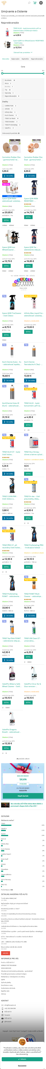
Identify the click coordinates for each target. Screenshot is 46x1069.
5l (28, 523)
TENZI (3, 823)
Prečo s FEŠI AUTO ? (8, 962)
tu (27, 1054)
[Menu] (41, 3)
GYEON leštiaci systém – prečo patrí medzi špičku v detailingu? (22, 932)
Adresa (3, 994)
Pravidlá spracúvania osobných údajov (14, 974)
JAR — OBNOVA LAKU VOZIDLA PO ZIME (14, 942)
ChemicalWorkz (6, 874)
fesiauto (7, 1015)
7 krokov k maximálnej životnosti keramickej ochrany (18, 914)
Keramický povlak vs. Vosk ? (10, 909)
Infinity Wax (10, 112)
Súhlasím (23, 1059)
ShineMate (4, 869)
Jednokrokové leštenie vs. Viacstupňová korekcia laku (19, 926)
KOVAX (3, 864)
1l (24, 430)
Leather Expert (6, 854)
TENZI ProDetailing (12, 125)
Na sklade (10, 80)
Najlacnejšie (15, 59)
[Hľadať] (29, 3)
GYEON (8, 109)
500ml (26, 225)
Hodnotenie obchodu (8, 988)
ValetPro (9, 128)
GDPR (3, 980)
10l (28, 430)
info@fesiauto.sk (10, 1005)
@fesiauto (7, 1021)
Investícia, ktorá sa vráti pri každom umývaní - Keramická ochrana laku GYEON (23, 920)
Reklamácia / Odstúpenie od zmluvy (13, 977)
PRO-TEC (4, 885)
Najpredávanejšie (37, 59)
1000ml (4, 225)
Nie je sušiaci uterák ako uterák (11, 947)
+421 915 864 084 (10, 1008)
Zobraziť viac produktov (22, 52)
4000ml (11, 225)
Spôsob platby (6, 982)
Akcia (8, 83)
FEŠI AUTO (8, 1012)
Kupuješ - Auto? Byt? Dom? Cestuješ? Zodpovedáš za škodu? (23, 1031)
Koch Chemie (11, 115)
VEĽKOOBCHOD (6, 968)
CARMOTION (10, 106)
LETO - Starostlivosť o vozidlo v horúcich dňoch (17, 937)
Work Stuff (4, 859)
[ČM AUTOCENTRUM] (16, 1040)
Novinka (9, 86)
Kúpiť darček (23, 796)
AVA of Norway (6, 880)
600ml (29, 662)
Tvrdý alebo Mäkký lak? (9, 898)
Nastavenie (22, 1066)
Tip (7, 90)
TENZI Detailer (11, 122)
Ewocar (3, 839)
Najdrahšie (25, 59)
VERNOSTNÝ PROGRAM (8, 965)
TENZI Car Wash (11, 118)
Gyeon (3, 834)
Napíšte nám (5, 991)
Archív (5, 953)
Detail (6, 220)
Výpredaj (9, 93)
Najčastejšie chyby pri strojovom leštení (14, 904)
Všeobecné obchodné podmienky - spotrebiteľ (16, 971)
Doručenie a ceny (7, 985)
